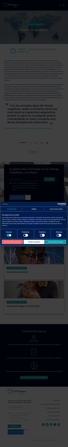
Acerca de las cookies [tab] (56, 209)
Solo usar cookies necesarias (12, 242)
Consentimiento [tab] (11, 209)
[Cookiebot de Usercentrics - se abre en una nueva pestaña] (59, 204)
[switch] (25, 235)
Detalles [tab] (34, 209)
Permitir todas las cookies (55, 242)
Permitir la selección (34, 242)
